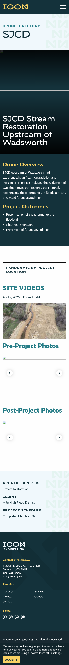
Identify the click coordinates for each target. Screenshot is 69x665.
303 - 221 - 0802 (12, 572)
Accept (11, 659)
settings (57, 652)
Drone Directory (21, 26)
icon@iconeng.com (13, 576)
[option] (34, 373)
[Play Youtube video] (34, 321)
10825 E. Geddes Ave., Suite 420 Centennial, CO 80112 (21, 567)
